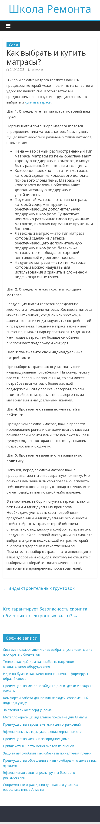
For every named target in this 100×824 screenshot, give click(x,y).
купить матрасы (38, 102)
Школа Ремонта (50, 8)
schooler (37, 69)
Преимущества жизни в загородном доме (36, 739)
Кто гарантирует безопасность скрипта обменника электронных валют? (45, 612)
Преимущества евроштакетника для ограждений (42, 724)
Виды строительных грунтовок (39, 588)
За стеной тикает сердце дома (27, 710)
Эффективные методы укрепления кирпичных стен (43, 731)
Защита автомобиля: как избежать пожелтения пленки (47, 753)
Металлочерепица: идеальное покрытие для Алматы (45, 717)
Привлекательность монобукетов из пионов (38, 746)
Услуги (13, 45)
